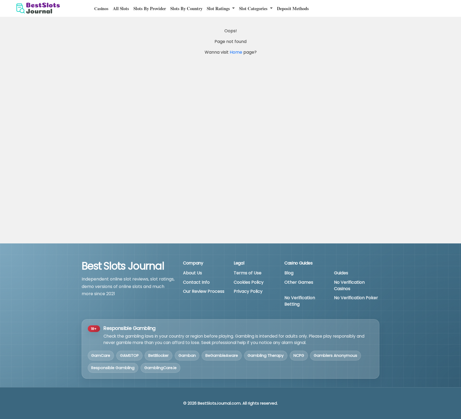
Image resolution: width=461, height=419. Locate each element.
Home (236, 52)
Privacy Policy (248, 291)
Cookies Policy (249, 282)
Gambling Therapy (266, 355)
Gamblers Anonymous (335, 355)
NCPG (298, 355)
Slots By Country (186, 8)
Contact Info (196, 282)
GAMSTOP (129, 355)
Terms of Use (247, 273)
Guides (341, 273)
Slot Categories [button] (254, 8)
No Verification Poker (356, 298)
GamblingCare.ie (160, 367)
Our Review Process (203, 291)
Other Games (298, 282)
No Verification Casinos (349, 285)
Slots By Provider (149, 8)
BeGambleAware (221, 355)
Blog (288, 273)
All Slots (121, 8)
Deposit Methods (293, 8)
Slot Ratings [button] (219, 8)
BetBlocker (158, 355)
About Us (192, 273)
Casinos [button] (101, 8)
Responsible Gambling (112, 367)
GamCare (100, 355)
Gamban (187, 355)
